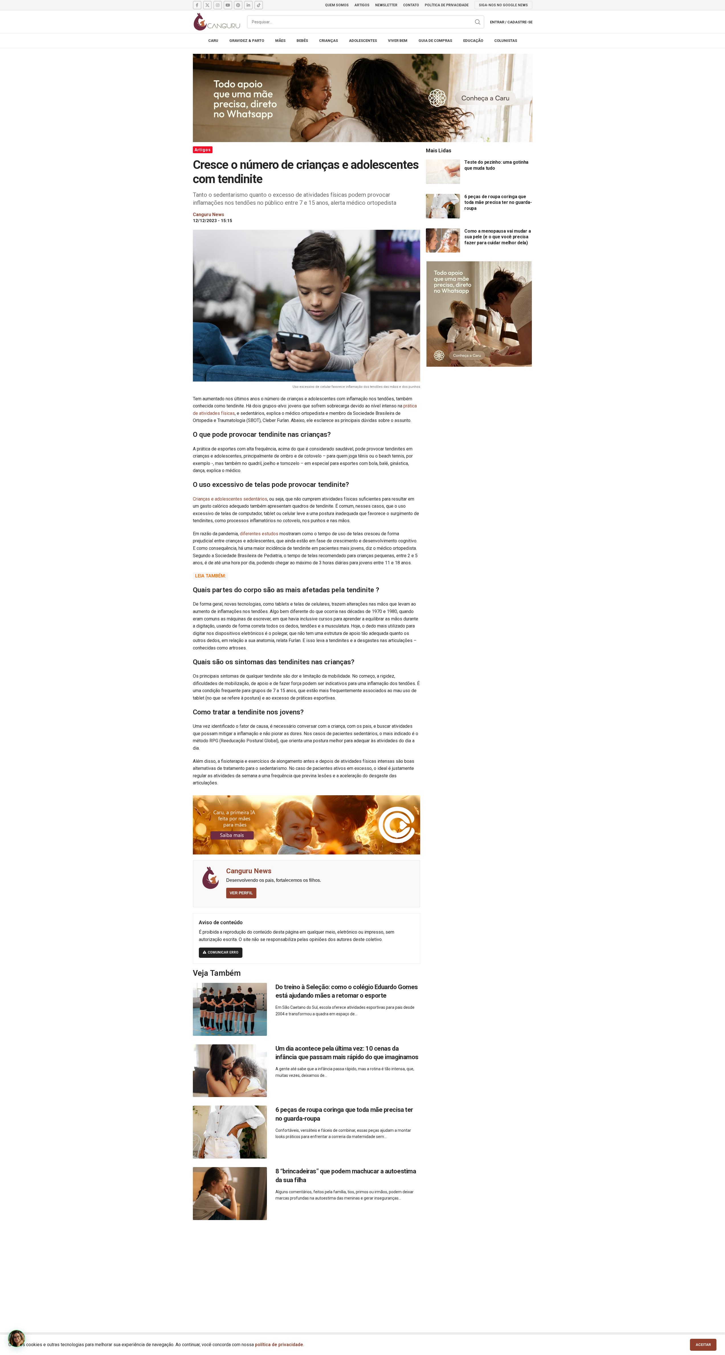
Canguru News (248, 871)
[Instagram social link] (217, 5)
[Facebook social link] (197, 5)
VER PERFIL (241, 893)
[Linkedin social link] (248, 5)
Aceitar (703, 1344)
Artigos (203, 149)
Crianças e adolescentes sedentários (230, 499)
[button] (16, 1338)
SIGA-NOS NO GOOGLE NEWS (503, 5)
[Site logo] (217, 21)
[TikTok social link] (258, 5)
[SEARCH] (477, 21)
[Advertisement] (362, 1270)
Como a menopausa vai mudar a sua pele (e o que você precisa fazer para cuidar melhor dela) (497, 236)
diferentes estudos (259, 533)
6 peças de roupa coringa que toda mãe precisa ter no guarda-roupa (498, 202)
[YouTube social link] (228, 5)
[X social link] (207, 5)
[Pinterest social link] (238, 5)
